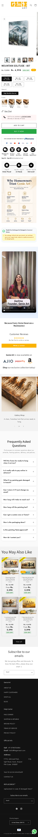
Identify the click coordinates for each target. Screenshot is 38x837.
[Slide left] (2, 60)
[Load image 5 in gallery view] (30, 60)
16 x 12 (7, 78)
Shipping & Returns (11, 719)
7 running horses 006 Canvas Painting (10, 618)
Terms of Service (10, 728)
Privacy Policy (9, 733)
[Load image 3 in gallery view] (19, 60)
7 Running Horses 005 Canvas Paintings (28, 578)
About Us (7, 688)
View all (19, 642)
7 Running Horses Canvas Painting (10, 578)
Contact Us (8, 777)
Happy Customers (10, 692)
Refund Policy (9, 724)
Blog (6, 702)
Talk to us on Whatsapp (13, 772)
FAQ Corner (8, 715)
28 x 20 (29, 78)
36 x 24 (7, 84)
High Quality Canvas (10, 93)
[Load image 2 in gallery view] (13, 60)
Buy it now (19, 131)
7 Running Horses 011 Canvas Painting (28, 618)
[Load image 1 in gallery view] (7, 60)
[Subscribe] (32, 672)
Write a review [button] (19, 345)
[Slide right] (36, 60)
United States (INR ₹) (18, 822)
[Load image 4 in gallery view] (25, 60)
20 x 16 (18, 78)
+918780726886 (26, 117)
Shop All (7, 697)
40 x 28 (18, 84)
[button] (2, 5)
